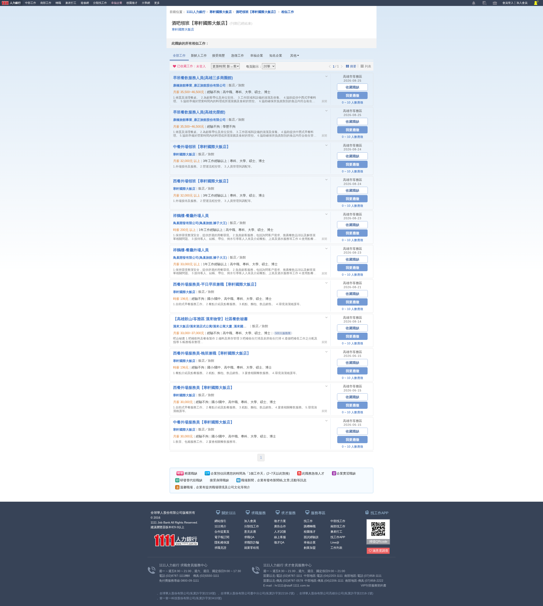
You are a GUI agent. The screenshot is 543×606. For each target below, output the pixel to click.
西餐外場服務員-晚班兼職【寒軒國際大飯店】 (212, 353)
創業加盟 (310, 547)
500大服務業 (283, 333)
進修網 (85, 2)
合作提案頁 (221, 531)
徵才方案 (280, 521)
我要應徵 (352, 95)
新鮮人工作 (199, 55)
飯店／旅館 (237, 85)
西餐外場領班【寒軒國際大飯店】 (201, 180)
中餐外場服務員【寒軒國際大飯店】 (203, 421)
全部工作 (179, 55)
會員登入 (508, 2)
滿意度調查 (380, 550)
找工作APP (337, 537)
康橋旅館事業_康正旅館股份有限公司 (199, 85)
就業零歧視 (251, 547)
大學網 (146, 2)
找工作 (308, 521)
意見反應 (250, 531)
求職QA (249, 537)
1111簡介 (220, 526)
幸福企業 (116, 2)
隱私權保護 (221, 542)
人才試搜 (280, 531)
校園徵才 (131, 2)
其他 (293, 55)
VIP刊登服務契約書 (373, 585)
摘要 (353, 66)
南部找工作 (337, 526)
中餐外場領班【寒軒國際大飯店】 (201, 146)
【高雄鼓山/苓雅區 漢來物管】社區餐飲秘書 (210, 318)
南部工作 (45, 2)
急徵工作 (237, 55)
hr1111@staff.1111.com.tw (292, 585)
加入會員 (522, 2)
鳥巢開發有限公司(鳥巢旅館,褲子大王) (200, 223)
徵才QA (279, 542)
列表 (368, 66)
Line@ (334, 542)
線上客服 (280, 537)
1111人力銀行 (196, 12)
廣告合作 (280, 526)
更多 (157, 2)
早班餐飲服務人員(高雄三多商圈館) (203, 77)
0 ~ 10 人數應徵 (352, 102)
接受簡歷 (218, 55)
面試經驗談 (311, 537)
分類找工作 (100, 2)
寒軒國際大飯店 (221, 12)
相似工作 (287, 12)
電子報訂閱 (221, 537)
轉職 (58, 2)
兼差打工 (70, 2)
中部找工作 (337, 521)
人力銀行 (10, 3)
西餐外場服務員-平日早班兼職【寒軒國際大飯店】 (215, 284)
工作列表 (336, 547)
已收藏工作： (191, 66)
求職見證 (220, 547)
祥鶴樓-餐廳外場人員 (191, 215)
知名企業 (275, 55)
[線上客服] (536, 3)
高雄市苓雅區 (352, 76)
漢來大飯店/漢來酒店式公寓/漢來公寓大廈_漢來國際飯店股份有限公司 (222, 326)
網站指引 (220, 521)
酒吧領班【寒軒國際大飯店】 (256, 12)
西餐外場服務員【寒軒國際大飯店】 (203, 387)
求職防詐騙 (251, 542)
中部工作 (30, 2)
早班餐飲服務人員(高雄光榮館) (199, 111)
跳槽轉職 (310, 526)
